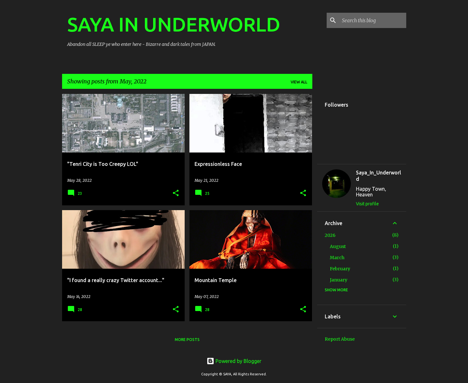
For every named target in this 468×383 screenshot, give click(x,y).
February (340, 269)
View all (299, 82)
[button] (176, 193)
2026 (330, 235)
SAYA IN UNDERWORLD (173, 24)
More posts (187, 339)
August (338, 246)
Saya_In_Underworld (378, 176)
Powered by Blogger (237, 361)
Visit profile (367, 203)
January (338, 280)
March (337, 257)
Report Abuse (340, 339)
